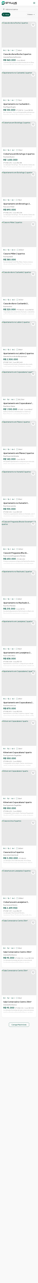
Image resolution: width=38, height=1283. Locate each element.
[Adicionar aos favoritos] (33, 25)
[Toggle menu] (34, 3)
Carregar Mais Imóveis (19, 1025)
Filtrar (7, 15)
